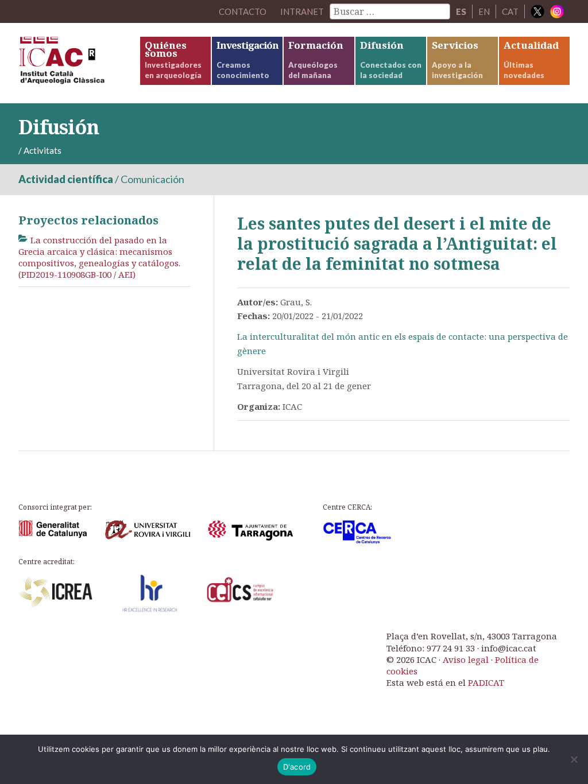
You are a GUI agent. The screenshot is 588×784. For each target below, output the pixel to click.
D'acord (297, 766)
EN (484, 11)
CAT (510, 11)
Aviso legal (466, 659)
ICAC (78, 63)
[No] (573, 759)
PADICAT (486, 682)
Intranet (302, 11)
